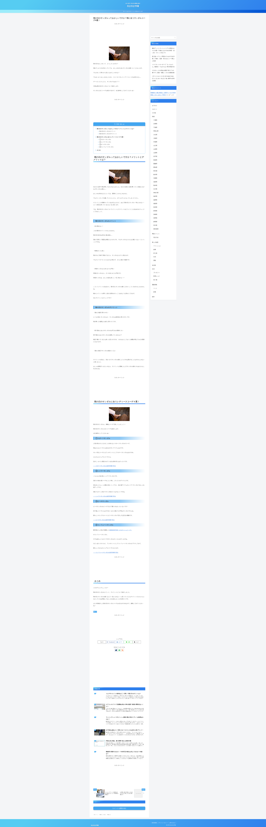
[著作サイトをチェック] (116, 650)
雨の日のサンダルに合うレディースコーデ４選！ (110, 137)
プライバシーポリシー (163, 822)
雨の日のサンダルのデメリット (108, 133)
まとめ (99, 150)
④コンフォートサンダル (106, 147)
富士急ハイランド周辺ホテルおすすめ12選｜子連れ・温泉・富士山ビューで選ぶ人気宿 (163, 59)
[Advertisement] (119, 34)
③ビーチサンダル (104, 144)
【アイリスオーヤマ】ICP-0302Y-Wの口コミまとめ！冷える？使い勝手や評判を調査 (163, 78)
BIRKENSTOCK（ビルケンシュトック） (121, 530)
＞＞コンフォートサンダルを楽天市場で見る (105, 552)
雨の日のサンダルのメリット (107, 131)
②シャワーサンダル (105, 142)
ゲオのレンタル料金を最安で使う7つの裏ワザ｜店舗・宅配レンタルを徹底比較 (163, 71)
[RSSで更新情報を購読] (122, 650)
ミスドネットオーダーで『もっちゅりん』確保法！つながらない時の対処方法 (163, 65)
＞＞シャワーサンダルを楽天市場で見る (104, 496)
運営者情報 (154, 822)
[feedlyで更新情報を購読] (119, 650)
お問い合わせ (172, 822)
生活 (95, 611)
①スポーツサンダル (105, 139)
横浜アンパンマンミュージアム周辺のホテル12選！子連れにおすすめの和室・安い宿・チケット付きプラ (163, 51)
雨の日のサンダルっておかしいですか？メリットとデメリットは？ (115, 128)
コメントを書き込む (119, 808)
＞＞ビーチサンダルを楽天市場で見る (104, 520)
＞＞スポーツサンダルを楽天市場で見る (104, 466)
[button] (137, 642)
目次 (117, 124)
